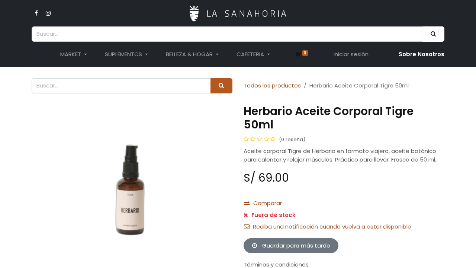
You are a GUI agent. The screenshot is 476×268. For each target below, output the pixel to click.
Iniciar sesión (351, 54)
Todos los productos (272, 85)
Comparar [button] (267, 203)
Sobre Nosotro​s (421, 54)
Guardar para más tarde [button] (295, 245)
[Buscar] (433, 34)
